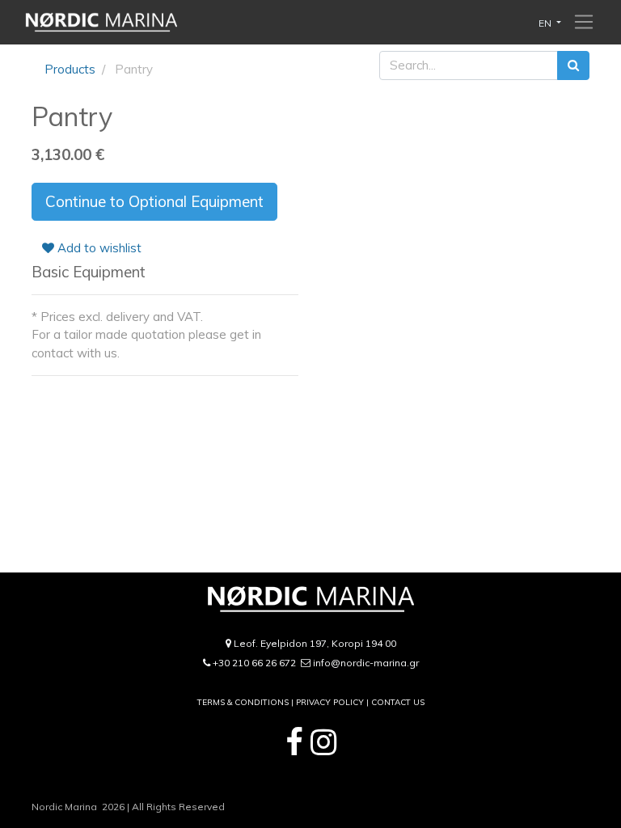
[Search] (573, 66)
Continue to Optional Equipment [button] (154, 201)
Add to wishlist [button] (98, 248)
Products (69, 69)
